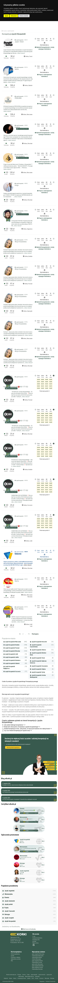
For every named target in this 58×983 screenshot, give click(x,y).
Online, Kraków (28, 256)
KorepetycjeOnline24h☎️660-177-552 (15, 387)
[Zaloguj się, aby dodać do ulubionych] (11, 39)
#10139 (26, 267)
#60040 (26, 125)
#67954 (26, 294)
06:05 (42, 381)
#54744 (26, 154)
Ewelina (17, 127)
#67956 (26, 322)
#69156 (26, 67)
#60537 (26, 444)
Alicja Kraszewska (21, 242)
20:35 (38, 381)
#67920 (26, 96)
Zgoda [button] (6, 15)
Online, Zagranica (27, 229)
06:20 (42, 388)
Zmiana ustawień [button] (23, 15)
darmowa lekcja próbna (23, 128)
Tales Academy (20, 156)
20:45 (38, 386)
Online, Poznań (28, 283)
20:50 (38, 388)
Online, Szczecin (27, 505)
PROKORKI (18, 98)
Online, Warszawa (27, 114)
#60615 (26, 40)
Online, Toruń (28, 56)
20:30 (38, 379)
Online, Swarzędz (27, 311)
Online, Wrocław (27, 143)
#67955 (26, 239)
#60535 (26, 376)
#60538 (26, 480)
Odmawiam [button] (14, 15)
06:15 (42, 386)
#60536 (26, 410)
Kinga (17, 185)
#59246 (26, 210)
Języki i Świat (19, 42)
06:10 (42, 383)
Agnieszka (18, 213)
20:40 (38, 383)
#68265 (26, 183)
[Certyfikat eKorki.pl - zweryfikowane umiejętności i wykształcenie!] (8, 214)
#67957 (26, 349)
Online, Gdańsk (28, 85)
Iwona (17, 69)
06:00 (42, 379)
